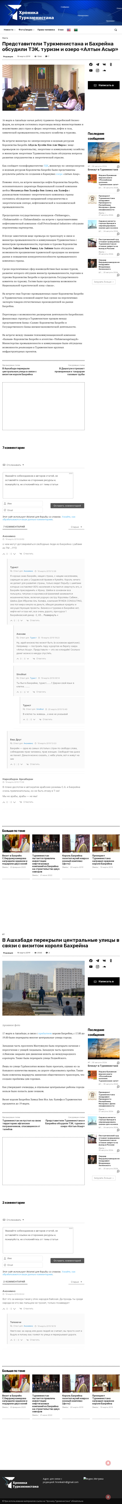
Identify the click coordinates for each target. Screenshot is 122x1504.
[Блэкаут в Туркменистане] (104, 152)
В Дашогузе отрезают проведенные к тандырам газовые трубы (70, 371)
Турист (33, 637)
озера (59, 173)
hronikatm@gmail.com (66, 1482)
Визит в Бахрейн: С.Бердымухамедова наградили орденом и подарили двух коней (14, 859)
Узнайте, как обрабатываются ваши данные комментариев (39, 518)
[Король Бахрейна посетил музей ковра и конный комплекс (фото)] (76, 843)
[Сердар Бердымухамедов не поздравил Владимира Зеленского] (92, 263)
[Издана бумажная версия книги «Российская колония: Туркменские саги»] (92, 178)
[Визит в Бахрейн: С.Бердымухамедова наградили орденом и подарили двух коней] (16, 843)
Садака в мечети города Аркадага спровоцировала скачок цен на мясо (108, 224)
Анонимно (28, 571)
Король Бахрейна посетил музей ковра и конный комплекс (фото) (75, 859)
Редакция (8, 56)
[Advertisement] (43, 406)
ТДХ (46, 165)
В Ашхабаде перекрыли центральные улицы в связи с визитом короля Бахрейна (19, 371)
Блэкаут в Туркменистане (103, 169)
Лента (5, 38)
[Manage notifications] (108, 1497)
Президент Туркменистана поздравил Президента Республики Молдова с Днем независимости (107, 203)
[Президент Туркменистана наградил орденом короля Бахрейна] (106, 843)
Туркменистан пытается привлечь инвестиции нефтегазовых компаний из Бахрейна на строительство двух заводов (46, 863)
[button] (116, 30)
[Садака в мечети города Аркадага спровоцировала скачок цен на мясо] (92, 224)
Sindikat (40, 709)
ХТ (89, 166)
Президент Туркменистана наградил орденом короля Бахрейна (103, 859)
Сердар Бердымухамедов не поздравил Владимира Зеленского (109, 264)
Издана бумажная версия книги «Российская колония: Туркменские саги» (109, 180)
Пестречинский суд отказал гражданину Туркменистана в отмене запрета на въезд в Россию (109, 244)
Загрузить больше (103, 281)
